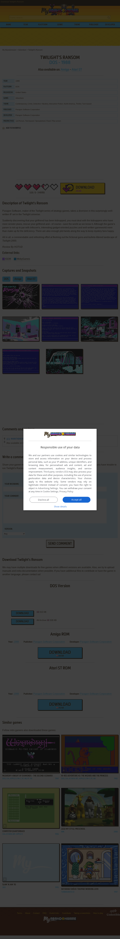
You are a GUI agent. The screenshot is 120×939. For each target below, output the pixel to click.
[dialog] (60, 469)
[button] (60, 506)
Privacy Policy (66, 491)
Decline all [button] (43, 499)
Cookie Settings (50, 491)
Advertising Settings (48, 488)
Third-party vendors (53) (55, 471)
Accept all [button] (76, 499)
